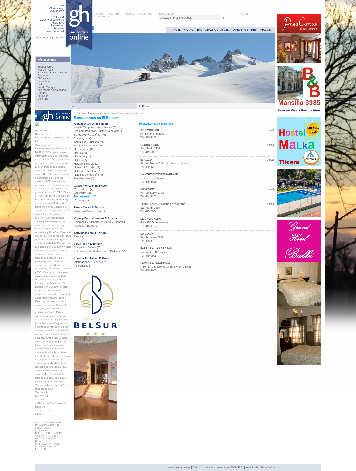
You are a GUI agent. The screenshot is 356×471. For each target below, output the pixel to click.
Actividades (57, 22)
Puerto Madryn (46, 87)
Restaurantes (139, 113)
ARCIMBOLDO (149, 130)
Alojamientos (56, 8)
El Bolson (43, 95)
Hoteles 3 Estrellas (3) (87, 171)
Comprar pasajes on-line (49, 37)
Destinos (59, 5)
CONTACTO (103, 16)
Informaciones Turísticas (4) (90, 261)
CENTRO (229, 29)
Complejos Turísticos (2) (88, 141)
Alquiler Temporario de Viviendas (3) (95, 127)
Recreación (57, 25)
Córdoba (43, 75)
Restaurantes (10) (85, 196)
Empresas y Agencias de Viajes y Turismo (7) (101, 221)
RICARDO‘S (147, 189)
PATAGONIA (266, 29)
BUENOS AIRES (246, 29)
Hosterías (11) (82, 156)
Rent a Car (57, 16)
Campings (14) (82, 138)
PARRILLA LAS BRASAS (156, 248)
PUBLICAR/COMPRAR (140, 13)
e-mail (270, 130)
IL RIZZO (146, 159)
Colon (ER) (44, 98)
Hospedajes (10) (83, 149)
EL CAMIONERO (150, 218)
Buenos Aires (45, 66)
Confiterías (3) (82, 192)
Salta (40, 84)
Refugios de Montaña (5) (88, 174)
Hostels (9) (80, 152)
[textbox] (190, 17)
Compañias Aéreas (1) (87, 247)
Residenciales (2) (84, 178)
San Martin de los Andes (52, 90)
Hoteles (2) (80, 160)
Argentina (93, 113)
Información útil (55, 31)
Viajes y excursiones (52, 19)
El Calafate (44, 78)
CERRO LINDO (149, 144)
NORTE (194, 29)
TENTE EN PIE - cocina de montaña (162, 204)
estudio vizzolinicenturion (260, 467)
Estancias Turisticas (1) (88, 145)
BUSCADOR (166, 13)
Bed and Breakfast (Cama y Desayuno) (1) (99, 131)
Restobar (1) (81, 200)
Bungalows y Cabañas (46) (90, 134)
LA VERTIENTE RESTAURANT (159, 174)
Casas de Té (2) (83, 189)
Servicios (58, 28)
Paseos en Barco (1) (86, 225)
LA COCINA (147, 233)
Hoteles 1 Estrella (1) (86, 163)
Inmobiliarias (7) (83, 265)
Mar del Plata (45, 69)
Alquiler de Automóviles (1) (89, 211)
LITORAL (206, 29)
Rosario (42, 92)
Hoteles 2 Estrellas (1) (87, 167)
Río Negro (108, 113)
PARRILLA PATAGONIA (155, 263)
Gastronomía (56, 10)
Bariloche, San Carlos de (52, 72)
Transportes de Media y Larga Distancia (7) (99, 251)
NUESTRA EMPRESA (108, 13)
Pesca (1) (79, 236)
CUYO (218, 29)
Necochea (44, 81)
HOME (244, 13)
